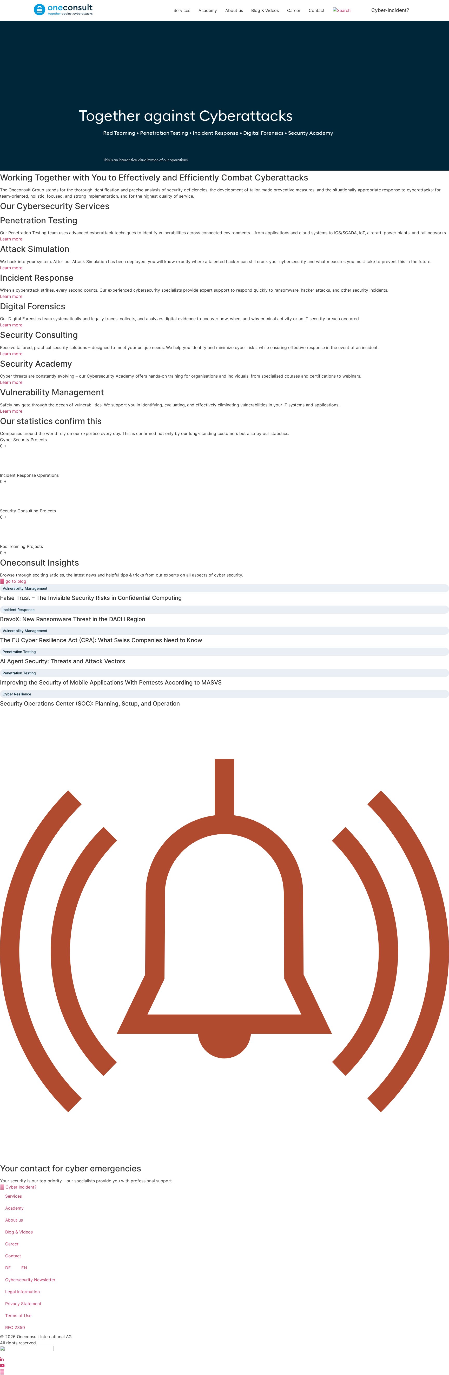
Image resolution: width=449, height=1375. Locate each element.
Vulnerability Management (25, 588)
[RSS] (2, 1371)
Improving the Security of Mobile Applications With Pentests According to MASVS (111, 682)
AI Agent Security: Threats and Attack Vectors (62, 661)
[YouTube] (2, 1365)
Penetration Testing (19, 651)
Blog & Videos (265, 10)
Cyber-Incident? (390, 10)
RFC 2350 (15, 1327)
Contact (317, 10)
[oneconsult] (27, 1349)
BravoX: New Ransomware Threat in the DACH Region (72, 619)
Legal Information (22, 1291)
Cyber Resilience (17, 694)
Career (293, 10)
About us (234, 10)
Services (182, 10)
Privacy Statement (23, 1303)
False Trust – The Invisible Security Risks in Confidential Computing (91, 597)
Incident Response (19, 609)
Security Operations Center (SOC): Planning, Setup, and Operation (90, 703)
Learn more (11, 239)
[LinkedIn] (2, 1359)
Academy (208, 10)
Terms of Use (18, 1315)
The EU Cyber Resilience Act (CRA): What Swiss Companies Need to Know (101, 640)
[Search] (345, 10)
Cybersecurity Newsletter (30, 1279)
